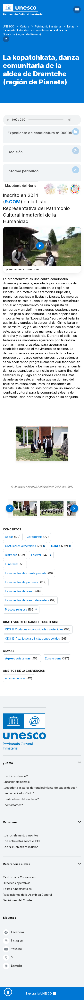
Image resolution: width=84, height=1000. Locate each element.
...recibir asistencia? (15, 776)
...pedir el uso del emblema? (21, 799)
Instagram (17, 940)
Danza (55, 546)
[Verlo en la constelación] (50, 189)
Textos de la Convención (19, 877)
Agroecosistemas (18, 658)
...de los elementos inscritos (20, 835)
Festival (36, 555)
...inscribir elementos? (16, 781)
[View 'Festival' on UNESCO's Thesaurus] (50, 555)
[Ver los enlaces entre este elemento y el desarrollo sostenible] (75, 189)
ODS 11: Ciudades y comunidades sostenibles (34, 629)
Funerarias (12, 564)
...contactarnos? (13, 805)
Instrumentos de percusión (22, 582)
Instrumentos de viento (19, 591)
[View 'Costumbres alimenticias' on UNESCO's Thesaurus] (43, 546)
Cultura (24, 26)
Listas (70, 26)
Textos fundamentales (17, 888)
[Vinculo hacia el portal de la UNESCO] (28, 8)
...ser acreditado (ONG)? (18, 793)
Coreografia (34, 536)
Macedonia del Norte (20, 186)
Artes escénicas (15, 678)
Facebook (17, 932)
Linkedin (16, 965)
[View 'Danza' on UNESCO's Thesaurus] (69, 546)
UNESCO (8, 26)
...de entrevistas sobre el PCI (21, 841)
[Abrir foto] (42, 444)
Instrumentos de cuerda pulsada (25, 573)
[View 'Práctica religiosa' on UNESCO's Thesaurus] (36, 609)
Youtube (16, 948)
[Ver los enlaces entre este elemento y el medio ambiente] (62, 189)
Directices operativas (16, 883)
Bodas (9, 536)
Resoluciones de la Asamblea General (27, 894)
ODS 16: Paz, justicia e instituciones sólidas (32, 638)
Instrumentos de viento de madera (27, 600)
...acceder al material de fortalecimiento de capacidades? (40, 787)
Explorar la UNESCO (39, 993)
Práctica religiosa (16, 609)
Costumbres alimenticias (20, 546)
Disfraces (11, 555)
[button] (6, 41)
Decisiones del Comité (17, 900)
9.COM (13, 201)
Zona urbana (53, 658)
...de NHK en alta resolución (20, 847)
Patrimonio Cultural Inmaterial (23, 14)
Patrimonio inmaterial (48, 26)
